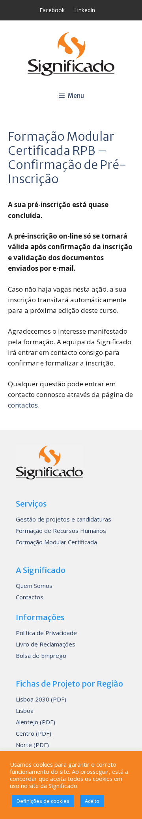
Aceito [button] (92, 800)
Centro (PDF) (33, 733)
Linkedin (84, 10)
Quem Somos (34, 585)
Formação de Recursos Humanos (61, 530)
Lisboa (25, 710)
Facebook (52, 10)
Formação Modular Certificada (56, 542)
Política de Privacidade (46, 633)
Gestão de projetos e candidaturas (63, 519)
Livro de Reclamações (45, 644)
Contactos (29, 597)
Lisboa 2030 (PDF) (41, 699)
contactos (23, 405)
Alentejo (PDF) (35, 722)
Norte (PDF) (32, 745)
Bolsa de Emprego (41, 655)
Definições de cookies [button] (43, 800)
